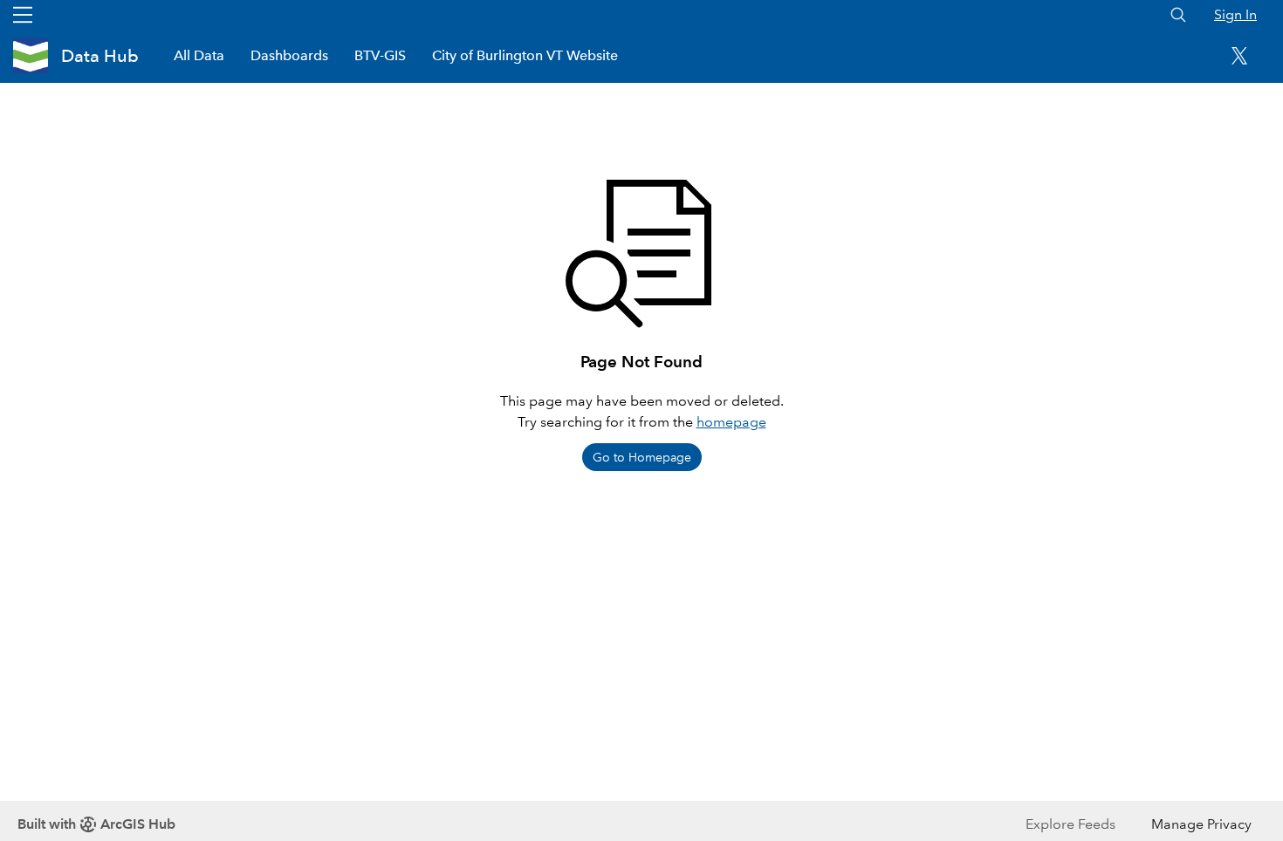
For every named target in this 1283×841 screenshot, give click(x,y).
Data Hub (100, 55)
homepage (731, 422)
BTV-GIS (380, 55)
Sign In (1235, 14)
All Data (199, 55)
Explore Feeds (1070, 824)
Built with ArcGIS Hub (96, 824)
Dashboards (289, 55)
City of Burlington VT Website (525, 55)
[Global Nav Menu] (23, 15)
